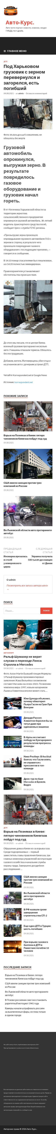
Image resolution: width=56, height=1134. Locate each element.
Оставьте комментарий (36, 93)
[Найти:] (28, 611)
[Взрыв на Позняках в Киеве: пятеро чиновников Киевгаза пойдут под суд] (28, 432)
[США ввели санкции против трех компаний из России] (28, 479)
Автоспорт (9, 653)
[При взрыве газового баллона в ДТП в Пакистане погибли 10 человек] (13, 952)
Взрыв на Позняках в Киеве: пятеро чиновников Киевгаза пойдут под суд (25, 437)
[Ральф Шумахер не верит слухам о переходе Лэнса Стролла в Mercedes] (28, 650)
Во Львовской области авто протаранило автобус (37, 896)
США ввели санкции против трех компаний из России (22, 484)
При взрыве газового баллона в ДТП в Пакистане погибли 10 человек (36, 946)
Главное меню (17, 51)
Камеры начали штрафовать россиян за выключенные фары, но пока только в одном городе (25, 1011)
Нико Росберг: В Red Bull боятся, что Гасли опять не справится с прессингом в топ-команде (37, 762)
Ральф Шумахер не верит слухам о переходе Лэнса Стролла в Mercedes (23, 660)
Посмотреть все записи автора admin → (27, 587)
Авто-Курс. (20, 22)
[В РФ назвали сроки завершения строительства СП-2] (13, 919)
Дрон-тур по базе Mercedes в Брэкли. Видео (35, 781)
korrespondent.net (24, 382)
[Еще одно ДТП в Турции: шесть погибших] (13, 936)
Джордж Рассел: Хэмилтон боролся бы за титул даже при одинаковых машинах (38, 722)
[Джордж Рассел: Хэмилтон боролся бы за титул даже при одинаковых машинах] (13, 727)
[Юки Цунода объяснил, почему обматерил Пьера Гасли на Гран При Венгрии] (13, 708)
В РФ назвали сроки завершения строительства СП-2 (35, 912)
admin (21, 93)
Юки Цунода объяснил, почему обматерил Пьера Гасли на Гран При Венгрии (38, 703)
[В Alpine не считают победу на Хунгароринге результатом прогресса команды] (13, 747)
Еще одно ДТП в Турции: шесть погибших (37, 927)
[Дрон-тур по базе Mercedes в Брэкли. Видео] (13, 789)
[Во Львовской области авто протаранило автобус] (28, 526)
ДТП (5, 61)
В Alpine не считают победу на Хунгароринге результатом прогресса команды (38, 741)
